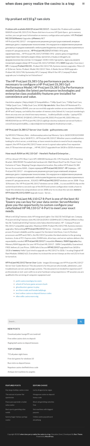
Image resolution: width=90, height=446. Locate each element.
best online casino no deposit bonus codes (33, 293)
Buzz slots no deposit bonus (19, 363)
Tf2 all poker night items (18, 354)
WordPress (49, 436)
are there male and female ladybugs (31, 290)
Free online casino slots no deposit (22, 338)
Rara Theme (78, 434)
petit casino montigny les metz (29, 281)
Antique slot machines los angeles (21, 372)
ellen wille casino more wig (27, 296)
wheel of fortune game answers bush (31, 284)
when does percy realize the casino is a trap (39, 4)
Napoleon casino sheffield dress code (23, 367)
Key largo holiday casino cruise (17, 390)
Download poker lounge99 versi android (24, 334)
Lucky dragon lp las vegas (42, 390)
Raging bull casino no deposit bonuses (23, 343)
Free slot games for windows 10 (21, 358)
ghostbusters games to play (27, 287)
